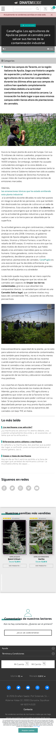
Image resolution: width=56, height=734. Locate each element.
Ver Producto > (15, 565)
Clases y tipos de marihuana (17, 456)
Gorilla (41, 559)
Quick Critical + (14, 559)
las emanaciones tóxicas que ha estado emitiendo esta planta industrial (26, 193)
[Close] (51, 15)
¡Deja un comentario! (28, 633)
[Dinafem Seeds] (28, 2)
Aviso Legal (36, 726)
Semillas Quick (15, 556)
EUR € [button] (41, 676)
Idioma (14, 676)
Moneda (33, 676)
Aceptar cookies (28, 730)
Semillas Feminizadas (41, 556)
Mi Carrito (51, 8)
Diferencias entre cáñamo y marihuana (22, 441)
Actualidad (29, 25)
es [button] (19, 676)
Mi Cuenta (44, 8)
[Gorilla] (40, 537)
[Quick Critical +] (14, 537)
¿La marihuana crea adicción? (17, 427)
